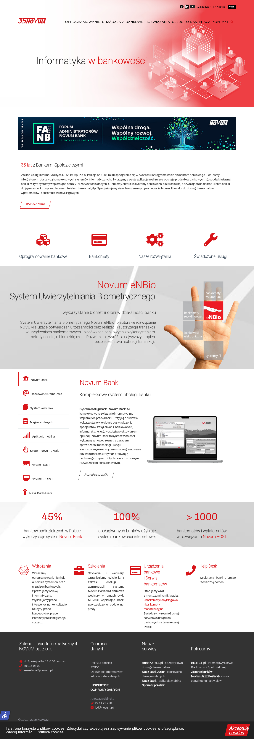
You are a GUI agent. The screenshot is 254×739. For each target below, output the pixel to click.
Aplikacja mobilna (43, 436)
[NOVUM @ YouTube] (192, 6)
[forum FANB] (232, 6)
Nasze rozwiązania (155, 256)
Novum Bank (39, 379)
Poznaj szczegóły (96, 474)
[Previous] (7, 317)
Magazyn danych (41, 422)
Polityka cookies (50, 732)
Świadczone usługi (210, 256)
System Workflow (41, 408)
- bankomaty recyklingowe (161, 600)
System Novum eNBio (44, 450)
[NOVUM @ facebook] (182, 6)
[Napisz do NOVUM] (219, 6)
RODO (95, 667)
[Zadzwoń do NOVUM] (204, 6)
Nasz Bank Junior (40, 493)
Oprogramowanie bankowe (43, 256)
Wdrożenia (41, 566)
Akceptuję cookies (239, 730)
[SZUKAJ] (232, 22)
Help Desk (208, 566)
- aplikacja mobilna (161, 680)
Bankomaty (99, 256)
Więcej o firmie (36, 204)
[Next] (247, 317)
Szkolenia (96, 566)
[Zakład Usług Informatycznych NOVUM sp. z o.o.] (32, 20)
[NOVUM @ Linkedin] (187, 6)
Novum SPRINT (42, 479)
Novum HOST (40, 464)
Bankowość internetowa (46, 394)
